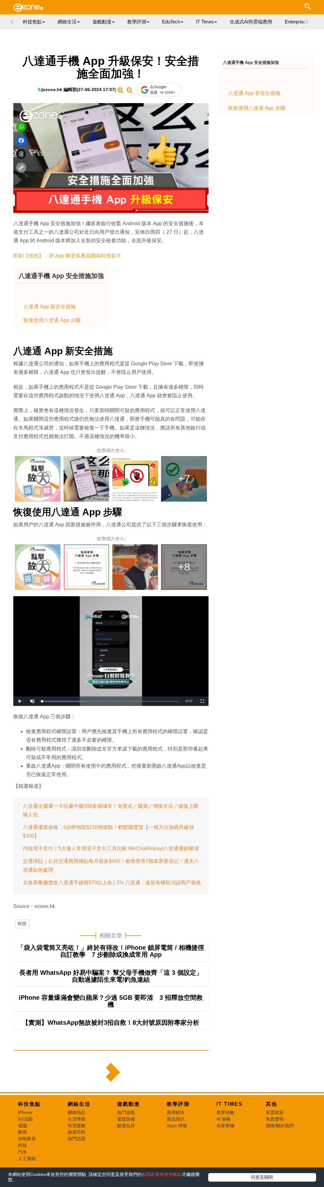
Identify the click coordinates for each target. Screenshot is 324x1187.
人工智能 (27, 1158)
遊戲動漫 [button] (101, 21)
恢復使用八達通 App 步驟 (52, 320)
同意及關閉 (262, 1177)
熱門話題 (76, 1138)
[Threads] (21, 154)
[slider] (110, 701)
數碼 (22, 1131)
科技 (22, 923)
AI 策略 (223, 1119)
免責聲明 (275, 1119)
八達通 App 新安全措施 (49, 306)
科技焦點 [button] (32, 21)
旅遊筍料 (76, 1131)
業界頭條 (225, 1112)
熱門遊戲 (126, 1112)
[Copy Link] (21, 168)
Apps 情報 (177, 1125)
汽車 (22, 1151)
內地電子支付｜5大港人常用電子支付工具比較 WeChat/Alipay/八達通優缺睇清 (111, 848)
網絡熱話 (76, 1112)
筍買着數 (76, 1125)
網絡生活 (79, 1104)
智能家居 (27, 1138)
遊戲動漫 (128, 1104)
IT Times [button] (205, 21)
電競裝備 (126, 1119)
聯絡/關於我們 (280, 1125)
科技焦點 (29, 1104)
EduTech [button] (171, 21)
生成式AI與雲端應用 (251, 21)
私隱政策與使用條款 (162, 1174)
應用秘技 (175, 1112)
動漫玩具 (126, 1125)
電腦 (22, 1125)
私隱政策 (275, 1112)
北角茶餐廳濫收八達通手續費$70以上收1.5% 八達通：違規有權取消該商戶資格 (112, 882)
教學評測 (178, 1104)
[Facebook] (21, 140)
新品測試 (175, 1119)
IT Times (229, 1104)
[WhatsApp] (21, 127)
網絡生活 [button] (67, 21)
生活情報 (76, 1119)
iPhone (25, 1112)
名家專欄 (225, 1125)
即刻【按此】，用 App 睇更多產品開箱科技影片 (67, 255)
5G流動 (25, 1119)
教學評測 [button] (136, 21)
